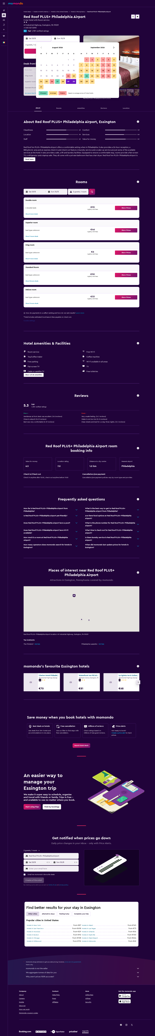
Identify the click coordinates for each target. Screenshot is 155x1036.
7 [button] (62, 65)
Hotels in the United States (59, 11)
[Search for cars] (4, 20)
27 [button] (57, 81)
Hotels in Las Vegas (89, 928)
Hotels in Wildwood (34, 941)
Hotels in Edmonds (89, 941)
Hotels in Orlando (88, 932)
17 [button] (41, 76)
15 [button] (68, 70)
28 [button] (63, 81)
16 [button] (74, 70)
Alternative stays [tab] (48, 914)
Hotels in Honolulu (33, 932)
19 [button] (52, 76)
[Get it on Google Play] (124, 996)
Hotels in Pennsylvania (78, 11)
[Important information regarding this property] (138, 448)
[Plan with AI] (4, 29)
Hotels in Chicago (33, 938)
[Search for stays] (4, 15)
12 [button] (52, 70)
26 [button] (52, 81)
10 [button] (41, 70)
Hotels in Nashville (88, 935)
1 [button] (68, 60)
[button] (3, 3)
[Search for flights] (4, 10)
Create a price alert (118, 733)
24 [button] (41, 81)
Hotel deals (27, 11)
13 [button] (57, 70)
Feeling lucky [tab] (64, 914)
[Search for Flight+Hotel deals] (4, 24)
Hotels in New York (34, 925)
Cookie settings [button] (29, 321)
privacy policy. (63, 885)
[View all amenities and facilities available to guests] (138, 343)
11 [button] (46, 70)
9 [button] (73, 65)
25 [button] (47, 81)
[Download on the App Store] (124, 1001)
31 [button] (41, 87)
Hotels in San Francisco (35, 928)
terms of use (52, 885)
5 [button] (52, 65)
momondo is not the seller (37, 968)
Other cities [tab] (32, 914)
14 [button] (63, 70)
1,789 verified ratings (40, 31)
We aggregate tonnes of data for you (41, 972)
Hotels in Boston (33, 935)
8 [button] (68, 65)
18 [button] (46, 76)
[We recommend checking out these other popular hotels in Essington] (138, 666)
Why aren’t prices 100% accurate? (40, 977)
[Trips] (4, 36)
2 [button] (73, 60)
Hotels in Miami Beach (90, 938)
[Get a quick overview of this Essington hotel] (138, 121)
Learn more (80, 313)
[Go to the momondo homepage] (15, 3)
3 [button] (41, 65)
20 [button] (57, 76)
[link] (81, 745)
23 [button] (74, 76)
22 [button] (68, 76)
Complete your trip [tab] (81, 914)
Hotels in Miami (87, 925)
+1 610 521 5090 (30, 28)
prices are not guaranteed (73, 962)
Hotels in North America (40, 11)
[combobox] (53, 856)
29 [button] (68, 81)
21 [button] (63, 76)
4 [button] (46, 65)
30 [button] (74, 81)
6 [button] (57, 65)
